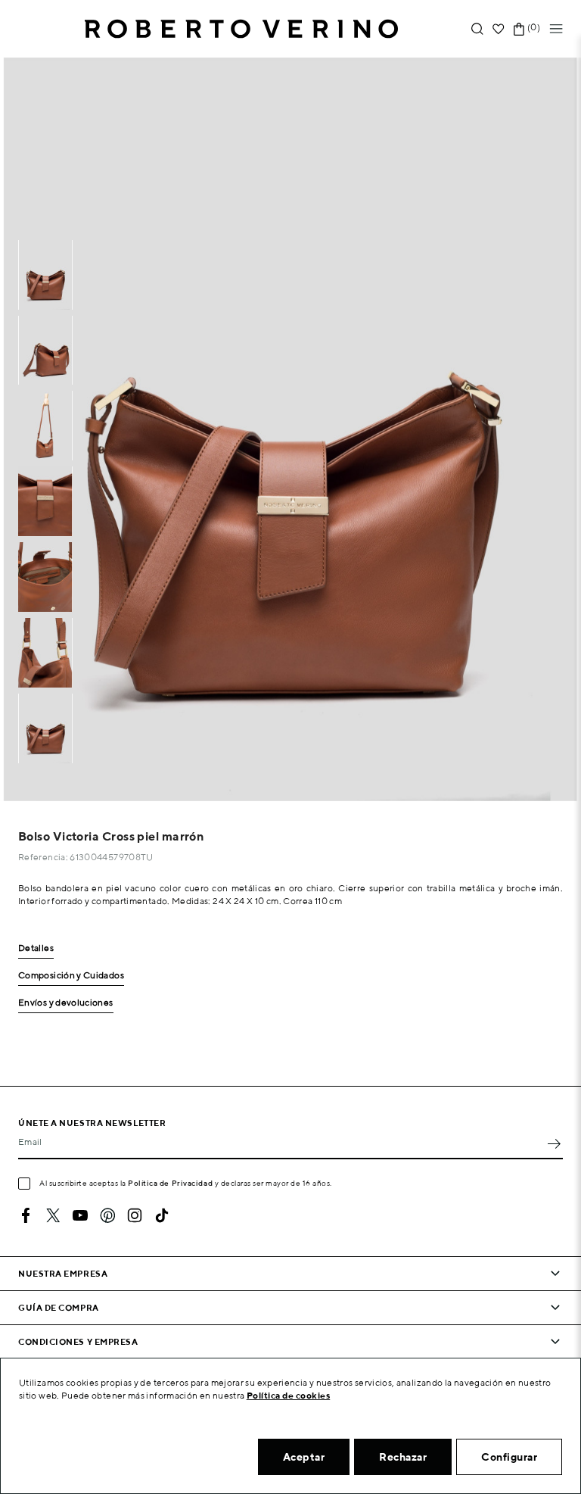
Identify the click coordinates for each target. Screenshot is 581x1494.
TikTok (161, 1215)
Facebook (25, 1215)
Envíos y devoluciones (65, 1003)
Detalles (36, 948)
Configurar (509, 1457)
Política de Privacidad (170, 1182)
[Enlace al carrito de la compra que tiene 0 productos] (519, 29)
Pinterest (107, 1215)
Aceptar (304, 1457)
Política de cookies (289, 1395)
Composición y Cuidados (71, 976)
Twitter (53, 1215)
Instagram (134, 1215)
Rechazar (403, 1457)
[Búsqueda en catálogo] (477, 29)
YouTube (80, 1215)
